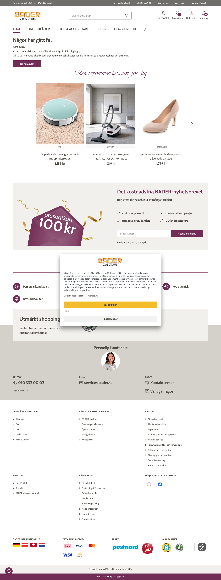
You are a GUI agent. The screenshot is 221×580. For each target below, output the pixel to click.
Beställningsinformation (93, 488)
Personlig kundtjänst (121, 3)
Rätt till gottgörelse (157, 465)
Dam (18, 424)
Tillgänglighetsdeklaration (160, 455)
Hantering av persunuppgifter (162, 434)
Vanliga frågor (88, 434)
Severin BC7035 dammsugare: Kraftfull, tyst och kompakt (110, 156)
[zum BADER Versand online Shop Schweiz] (33, 545)
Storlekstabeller (89, 482)
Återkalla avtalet (155, 419)
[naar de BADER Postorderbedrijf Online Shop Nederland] (42, 545)
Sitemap (20, 419)
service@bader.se (98, 382)
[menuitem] (16, 29)
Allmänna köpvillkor (157, 424)
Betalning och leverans (92, 424)
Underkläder (21, 434)
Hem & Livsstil (22, 439)
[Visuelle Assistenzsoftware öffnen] (200, 547)
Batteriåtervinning (156, 460)
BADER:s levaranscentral (27, 493)
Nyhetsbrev (87, 439)
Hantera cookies (155, 439)
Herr (18, 429)
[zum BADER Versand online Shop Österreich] (25, 545)
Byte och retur (88, 429)
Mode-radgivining (90, 503)
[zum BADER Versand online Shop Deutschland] (16, 545)
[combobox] (100, 15)
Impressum (153, 429)
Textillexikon (88, 498)
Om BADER (21, 482)
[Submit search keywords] (127, 15)
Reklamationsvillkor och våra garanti (165, 444)
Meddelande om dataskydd (132, 242)
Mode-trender (88, 513)
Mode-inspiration (90, 508)
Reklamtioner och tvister (159, 450)
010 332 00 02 (31, 382)
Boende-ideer (88, 519)
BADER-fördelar (89, 419)
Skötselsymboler (90, 493)
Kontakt (19, 488)
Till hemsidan (27, 63)
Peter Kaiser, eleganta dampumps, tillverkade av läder (161, 156)
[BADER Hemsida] (28, 16)
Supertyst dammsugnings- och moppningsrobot (60, 156)
